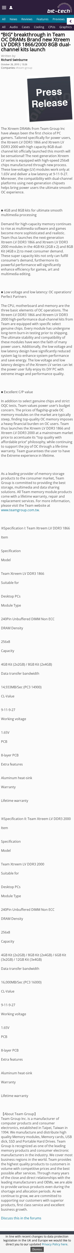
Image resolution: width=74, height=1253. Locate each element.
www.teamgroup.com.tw (20, 510)
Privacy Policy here (54, 1244)
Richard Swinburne (14, 60)
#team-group (24, 68)
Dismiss (37, 1249)
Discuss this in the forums (21, 1218)
